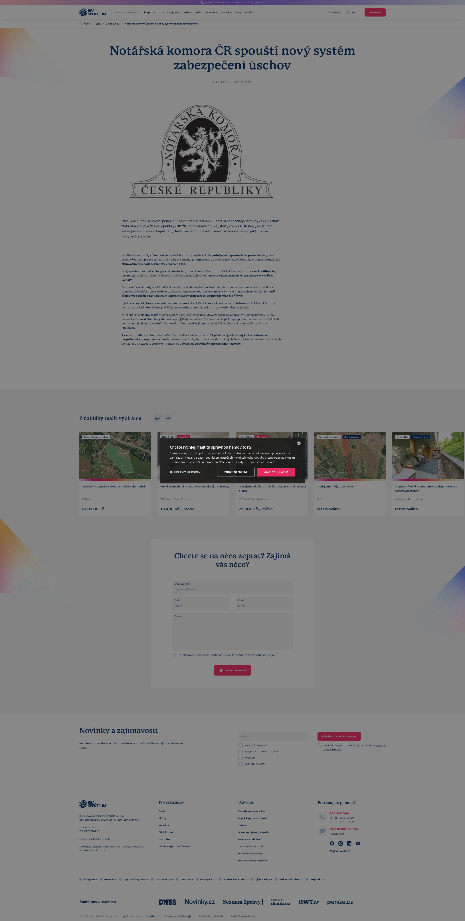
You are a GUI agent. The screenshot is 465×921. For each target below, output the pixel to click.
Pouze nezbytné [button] (236, 471)
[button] (185, 472)
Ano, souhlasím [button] (276, 472)
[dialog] (232, 460)
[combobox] (299, 443)
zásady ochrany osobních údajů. (255, 462)
